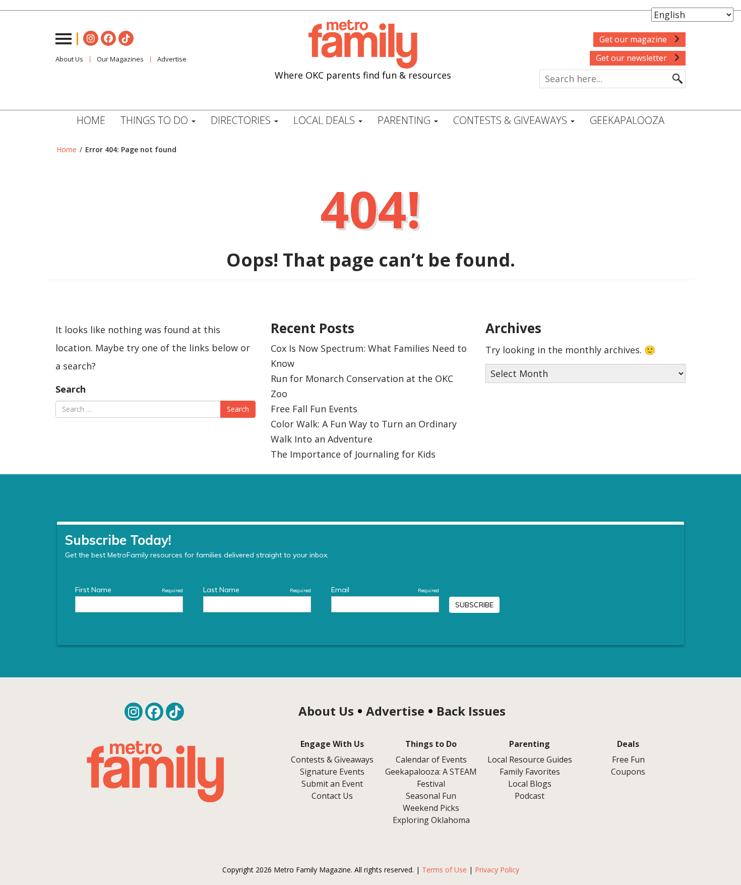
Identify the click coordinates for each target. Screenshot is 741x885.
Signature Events (332, 771)
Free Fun (628, 759)
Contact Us (332, 795)
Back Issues (471, 711)
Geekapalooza (627, 120)
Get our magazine (634, 39)
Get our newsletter (632, 58)
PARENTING (405, 120)
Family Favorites (530, 771)
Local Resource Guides (529, 759)
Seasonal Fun (431, 795)
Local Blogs (529, 783)
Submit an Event (332, 783)
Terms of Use (444, 869)
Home (91, 120)
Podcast (529, 795)
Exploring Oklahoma (431, 820)
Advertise (172, 59)
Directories (242, 120)
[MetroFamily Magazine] (362, 44)
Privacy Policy (497, 869)
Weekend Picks (431, 807)
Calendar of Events (431, 759)
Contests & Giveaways (511, 120)
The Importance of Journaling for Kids (353, 454)
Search (70, 389)
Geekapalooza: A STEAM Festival (431, 777)
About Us (69, 59)
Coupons (628, 771)
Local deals (325, 120)
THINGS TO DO (155, 120)
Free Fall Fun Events (314, 409)
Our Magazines (120, 59)
